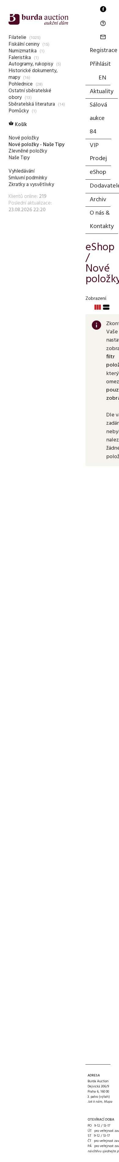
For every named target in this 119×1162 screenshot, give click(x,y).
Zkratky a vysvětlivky (31, 185)
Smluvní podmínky (28, 178)
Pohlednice (21, 84)
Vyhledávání (21, 171)
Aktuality (102, 92)
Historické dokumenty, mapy (33, 74)
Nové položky (24, 138)
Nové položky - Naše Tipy (36, 145)
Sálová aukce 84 (98, 118)
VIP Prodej (98, 152)
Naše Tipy (19, 158)
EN (102, 78)
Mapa (108, 1101)
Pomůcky (19, 111)
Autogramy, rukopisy (31, 64)
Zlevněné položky (28, 151)
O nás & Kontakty (102, 219)
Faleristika (20, 58)
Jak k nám (95, 1101)
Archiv (98, 200)
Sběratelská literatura (32, 104)
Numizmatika (23, 51)
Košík (18, 125)
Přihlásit (100, 64)
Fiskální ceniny (24, 44)
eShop (98, 172)
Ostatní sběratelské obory (30, 94)
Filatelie (17, 37)
